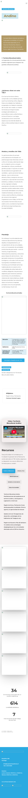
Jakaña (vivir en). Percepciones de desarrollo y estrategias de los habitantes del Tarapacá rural (13, 516)
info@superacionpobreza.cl (11, 763)
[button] (26, 3)
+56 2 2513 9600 (7, 765)
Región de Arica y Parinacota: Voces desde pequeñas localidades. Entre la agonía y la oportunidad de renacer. (14, 507)
